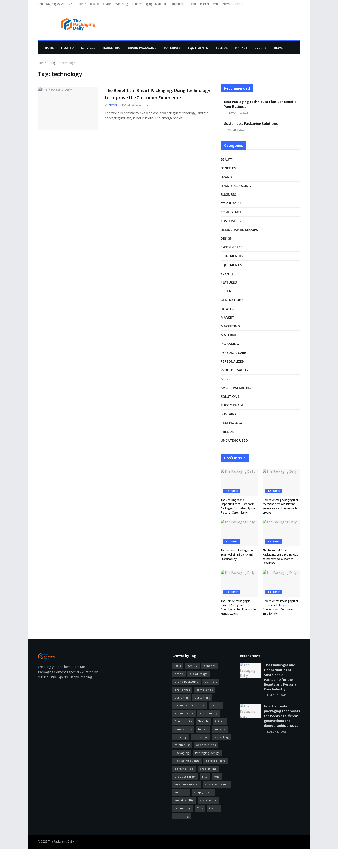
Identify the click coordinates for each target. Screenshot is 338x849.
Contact (238, 4)
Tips (200, 808)
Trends (192, 4)
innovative (200, 737)
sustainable (231, 414)
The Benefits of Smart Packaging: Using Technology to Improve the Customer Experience (280, 556)
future (227, 291)
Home (82, 4)
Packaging (230, 343)
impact (203, 729)
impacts (220, 729)
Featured (229, 282)
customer (182, 697)
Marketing (121, 4)
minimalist (182, 745)
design (226, 238)
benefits (228, 168)
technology (232, 422)
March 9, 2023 (235, 129)
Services (107, 4)
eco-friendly (232, 256)
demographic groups (239, 229)
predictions (208, 768)
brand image (198, 674)
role (217, 776)
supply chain (232, 405)
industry (181, 737)
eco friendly (208, 713)
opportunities (206, 745)
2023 (178, 665)
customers (231, 221)
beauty (227, 159)
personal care (233, 352)
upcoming (182, 816)
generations (232, 300)
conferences (232, 212)
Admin (113, 104)
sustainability (184, 800)
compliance (231, 203)
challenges (182, 689)
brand (226, 177)
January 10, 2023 (237, 112)
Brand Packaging (141, 4)
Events (216, 4)
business (228, 194)
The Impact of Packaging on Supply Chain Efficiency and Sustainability (237, 554)
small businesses (187, 784)
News (226, 4)
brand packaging (186, 681)
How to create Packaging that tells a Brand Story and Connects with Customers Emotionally (280, 607)
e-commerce (231, 247)
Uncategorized (234, 440)
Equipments (177, 4)
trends (214, 808)
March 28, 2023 (131, 104)
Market (204, 4)
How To (94, 4)
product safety (235, 370)
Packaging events (187, 760)
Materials (161, 4)
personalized (232, 361)
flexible (203, 721)
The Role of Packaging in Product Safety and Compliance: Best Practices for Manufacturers (239, 607)
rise (205, 776)
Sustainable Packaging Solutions (251, 123)
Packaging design (207, 753)
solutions (230, 396)
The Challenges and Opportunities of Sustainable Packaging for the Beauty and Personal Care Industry (238, 506)
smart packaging (236, 388)
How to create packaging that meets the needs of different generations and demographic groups (281, 506)
